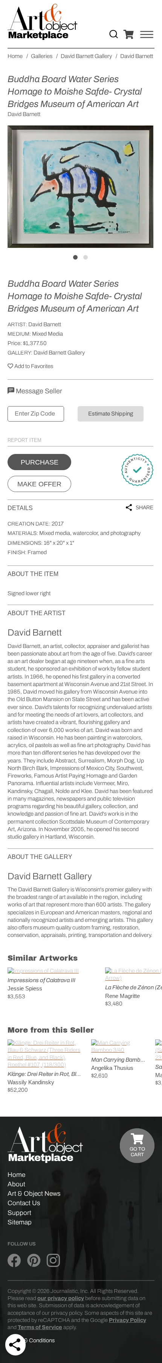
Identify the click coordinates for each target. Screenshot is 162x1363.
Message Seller (38, 391)
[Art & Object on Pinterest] (33, 1261)
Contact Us (24, 1203)
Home (16, 1174)
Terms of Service (40, 1327)
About (16, 1184)
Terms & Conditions (31, 1340)
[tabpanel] (80, 186)
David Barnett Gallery (59, 353)
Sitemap (20, 1222)
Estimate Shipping (110, 414)
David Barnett (44, 324)
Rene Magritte (122, 996)
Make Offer (39, 484)
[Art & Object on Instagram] (53, 1261)
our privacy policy (60, 1298)
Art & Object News (34, 1193)
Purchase (39, 462)
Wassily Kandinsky (31, 1082)
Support (19, 1212)
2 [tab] (85, 257)
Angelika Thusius (112, 1068)
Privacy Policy (127, 1320)
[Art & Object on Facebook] (14, 1261)
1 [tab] (75, 257)
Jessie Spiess (25, 988)
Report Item (24, 440)
